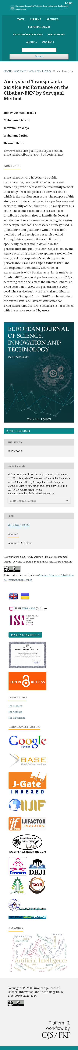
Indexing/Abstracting (28, 34)
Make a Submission (25, 635)
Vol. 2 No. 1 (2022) (40, 71)
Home (21, 19)
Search (39, 56)
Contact (48, 41)
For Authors (56, 34)
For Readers (15, 706)
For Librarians (17, 717)
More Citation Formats (23, 500)
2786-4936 (28, 608)
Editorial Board (39, 26)
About (30, 41)
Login (68, 3)
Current (35, 19)
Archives (52, 19)
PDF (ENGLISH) (19, 431)
